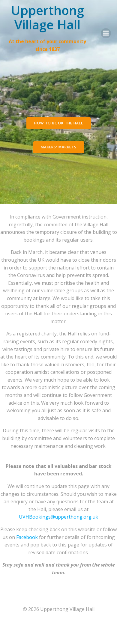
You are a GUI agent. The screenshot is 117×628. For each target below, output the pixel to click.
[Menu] (106, 33)
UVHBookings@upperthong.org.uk (58, 516)
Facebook (27, 537)
